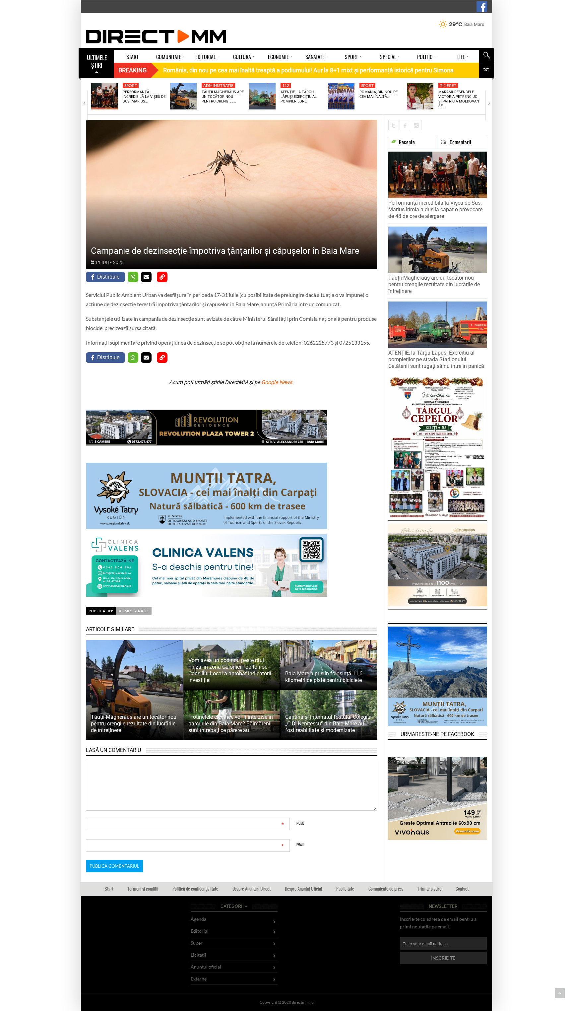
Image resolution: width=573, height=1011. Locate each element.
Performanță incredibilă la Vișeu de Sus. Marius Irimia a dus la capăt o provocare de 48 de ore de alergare (435, 209)
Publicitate (345, 888)
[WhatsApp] (133, 277)
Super (197, 943)
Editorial (200, 931)
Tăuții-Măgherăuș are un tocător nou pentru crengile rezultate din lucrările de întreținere (434, 284)
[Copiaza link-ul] (162, 277)
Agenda (198, 919)
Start (109, 888)
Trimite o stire (429, 888)
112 (285, 85)
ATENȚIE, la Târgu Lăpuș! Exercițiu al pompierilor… (299, 97)
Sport (130, 85)
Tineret (448, 85)
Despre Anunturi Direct (251, 888)
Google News (276, 382)
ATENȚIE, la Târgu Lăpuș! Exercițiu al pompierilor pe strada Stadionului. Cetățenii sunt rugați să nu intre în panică (436, 359)
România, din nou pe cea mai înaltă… (378, 94)
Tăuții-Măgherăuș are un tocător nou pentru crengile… (223, 97)
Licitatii (198, 955)
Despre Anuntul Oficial (303, 888)
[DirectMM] (156, 36)
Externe (199, 978)
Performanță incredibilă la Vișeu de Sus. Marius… (144, 97)
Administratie (218, 85)
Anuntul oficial (206, 967)
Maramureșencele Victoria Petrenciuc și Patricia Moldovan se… (458, 99)
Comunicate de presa (386, 888)
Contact (462, 888)
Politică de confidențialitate (195, 888)
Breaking (132, 70)
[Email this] (146, 277)
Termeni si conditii (143, 888)
